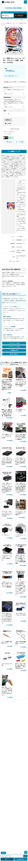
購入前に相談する (14, 354)
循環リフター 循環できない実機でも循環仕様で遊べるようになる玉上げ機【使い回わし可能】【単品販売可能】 (7, 412)
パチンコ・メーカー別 (14, 19)
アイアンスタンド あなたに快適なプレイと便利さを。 (20, 513)
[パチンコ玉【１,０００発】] (7, 656)
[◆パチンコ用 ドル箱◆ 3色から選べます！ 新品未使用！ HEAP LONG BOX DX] (20, 656)
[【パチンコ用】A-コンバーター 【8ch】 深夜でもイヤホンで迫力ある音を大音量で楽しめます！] (20, 451)
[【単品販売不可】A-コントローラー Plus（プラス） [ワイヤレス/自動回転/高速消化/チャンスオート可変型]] (20, 372)
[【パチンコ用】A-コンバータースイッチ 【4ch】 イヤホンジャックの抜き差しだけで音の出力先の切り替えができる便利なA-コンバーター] (7, 476)
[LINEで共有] (11, 137)
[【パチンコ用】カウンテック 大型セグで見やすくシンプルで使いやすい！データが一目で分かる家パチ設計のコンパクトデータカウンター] (7, 606)
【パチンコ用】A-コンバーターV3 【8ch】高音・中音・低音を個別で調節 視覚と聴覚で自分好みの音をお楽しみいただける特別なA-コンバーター (20, 488)
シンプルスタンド (6, 535)
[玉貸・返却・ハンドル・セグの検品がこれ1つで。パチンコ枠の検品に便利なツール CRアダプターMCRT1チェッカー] (7, 680)
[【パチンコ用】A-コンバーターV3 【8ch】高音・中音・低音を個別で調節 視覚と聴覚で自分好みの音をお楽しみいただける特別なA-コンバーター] (20, 476)
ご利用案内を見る (14, 350)
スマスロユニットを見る (14, 343)
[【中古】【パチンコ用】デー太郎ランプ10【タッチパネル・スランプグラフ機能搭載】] (7, 575)
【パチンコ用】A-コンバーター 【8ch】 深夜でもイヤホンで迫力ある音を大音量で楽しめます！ (20, 461)
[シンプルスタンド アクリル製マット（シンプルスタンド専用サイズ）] (7, 548)
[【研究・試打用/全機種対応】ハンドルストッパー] (20, 634)
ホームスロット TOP (5, 19)
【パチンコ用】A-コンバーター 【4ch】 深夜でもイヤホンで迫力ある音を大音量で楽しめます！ (7, 461)
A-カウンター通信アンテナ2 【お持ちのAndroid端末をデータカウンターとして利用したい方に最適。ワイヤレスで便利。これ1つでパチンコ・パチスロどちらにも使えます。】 (20, 588)
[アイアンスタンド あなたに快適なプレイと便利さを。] (20, 504)
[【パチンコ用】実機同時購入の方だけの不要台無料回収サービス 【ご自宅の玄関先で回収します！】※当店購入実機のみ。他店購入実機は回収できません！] (7, 372)
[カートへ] (25, 852)
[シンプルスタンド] (7, 528)
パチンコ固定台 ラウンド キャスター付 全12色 (7, 436)
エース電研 (21, 19)
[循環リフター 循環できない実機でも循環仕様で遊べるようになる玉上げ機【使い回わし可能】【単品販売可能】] (7, 402)
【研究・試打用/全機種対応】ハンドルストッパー (20, 643)
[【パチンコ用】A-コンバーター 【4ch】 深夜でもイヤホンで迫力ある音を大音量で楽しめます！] (7, 451)
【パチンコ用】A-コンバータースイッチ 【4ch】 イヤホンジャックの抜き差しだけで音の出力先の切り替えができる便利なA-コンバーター (7, 488)
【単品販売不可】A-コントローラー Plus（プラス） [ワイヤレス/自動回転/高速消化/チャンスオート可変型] (20, 382)
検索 (25, 856)
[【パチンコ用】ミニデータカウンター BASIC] (20, 606)
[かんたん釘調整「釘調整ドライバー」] (7, 634)
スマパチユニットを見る (14, 346)
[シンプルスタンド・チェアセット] (20, 528)
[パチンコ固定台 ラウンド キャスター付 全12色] (7, 427)
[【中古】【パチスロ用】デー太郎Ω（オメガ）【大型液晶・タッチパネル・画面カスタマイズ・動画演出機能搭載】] (20, 548)
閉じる (4, 852)
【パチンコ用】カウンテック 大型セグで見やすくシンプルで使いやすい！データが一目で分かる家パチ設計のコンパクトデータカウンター (7, 618)
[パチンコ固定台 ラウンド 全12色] (20, 402)
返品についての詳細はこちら (9, 131)
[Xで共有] (5, 137)
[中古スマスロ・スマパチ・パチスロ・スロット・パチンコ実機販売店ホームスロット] (8, 2)
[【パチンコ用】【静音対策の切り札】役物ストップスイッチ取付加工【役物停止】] (20, 427)
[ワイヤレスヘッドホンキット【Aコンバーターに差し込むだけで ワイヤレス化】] (7, 504)
